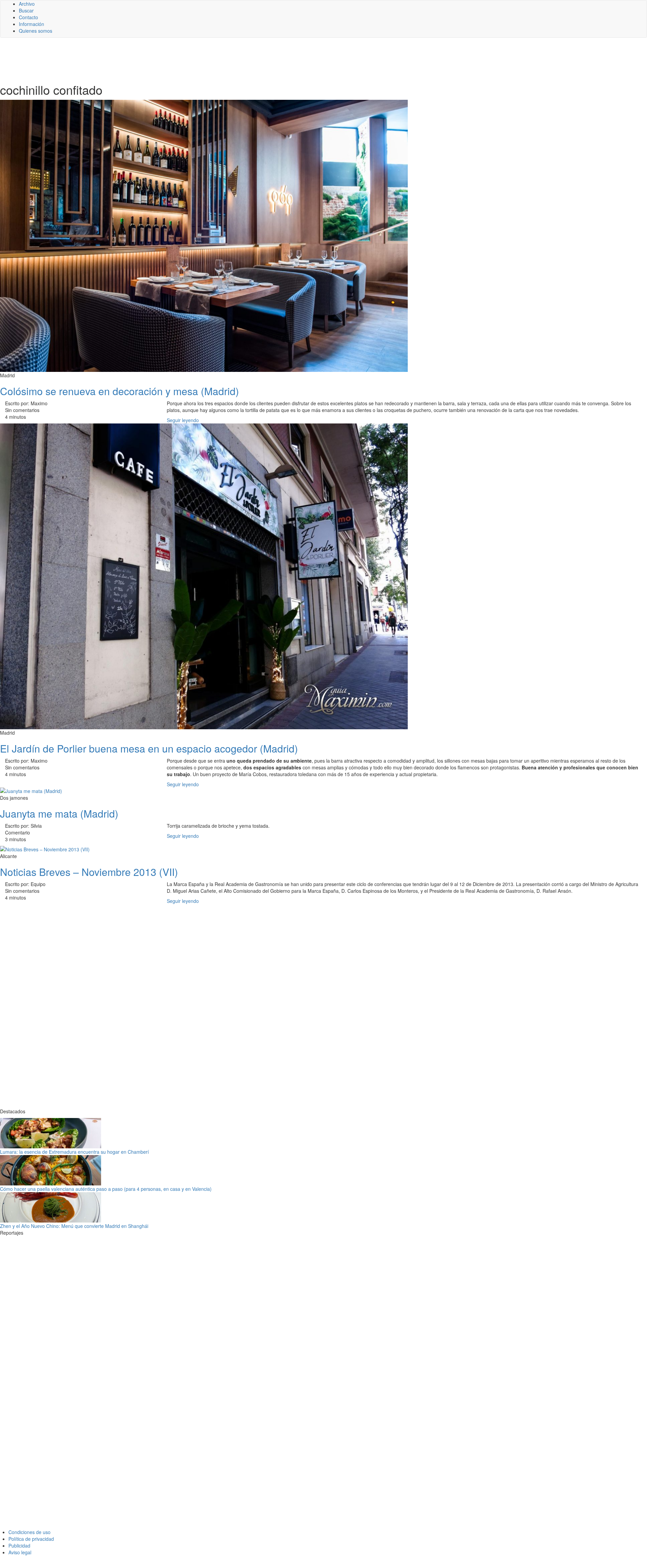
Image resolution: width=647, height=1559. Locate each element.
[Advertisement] (165, 60)
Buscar (26, 10)
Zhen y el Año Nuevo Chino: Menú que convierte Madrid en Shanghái (74, 1226)
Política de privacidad (31, 1538)
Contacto (28, 17)
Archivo (27, 3)
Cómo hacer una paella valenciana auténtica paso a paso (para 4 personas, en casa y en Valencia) (106, 1188)
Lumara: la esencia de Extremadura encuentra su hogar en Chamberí (74, 1151)
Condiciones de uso (29, 1532)
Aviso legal (19, 1552)
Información (31, 24)
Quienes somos (35, 30)
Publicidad (19, 1545)
